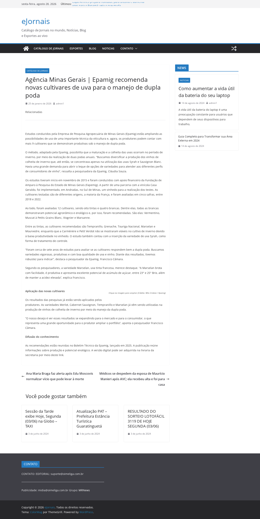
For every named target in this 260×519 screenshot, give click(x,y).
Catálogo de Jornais (49, 48)
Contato (126, 48)
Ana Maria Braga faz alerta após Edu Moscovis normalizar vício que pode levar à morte (59, 376)
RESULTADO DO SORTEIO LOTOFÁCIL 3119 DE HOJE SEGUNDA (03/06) (146, 419)
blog (92, 48)
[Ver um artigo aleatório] (233, 48)
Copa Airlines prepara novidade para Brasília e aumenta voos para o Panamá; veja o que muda (108, 6)
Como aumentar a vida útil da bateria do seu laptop (206, 91)
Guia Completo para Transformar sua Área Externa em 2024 (205, 138)
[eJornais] (26, 48)
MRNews (84, 490)
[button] (135, 48)
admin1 (60, 103)
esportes (76, 48)
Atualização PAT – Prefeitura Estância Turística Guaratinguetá (93, 419)
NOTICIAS (108, 48)
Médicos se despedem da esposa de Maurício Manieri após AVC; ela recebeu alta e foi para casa (132, 379)
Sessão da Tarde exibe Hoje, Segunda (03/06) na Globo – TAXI (43, 419)
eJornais (36, 21)
